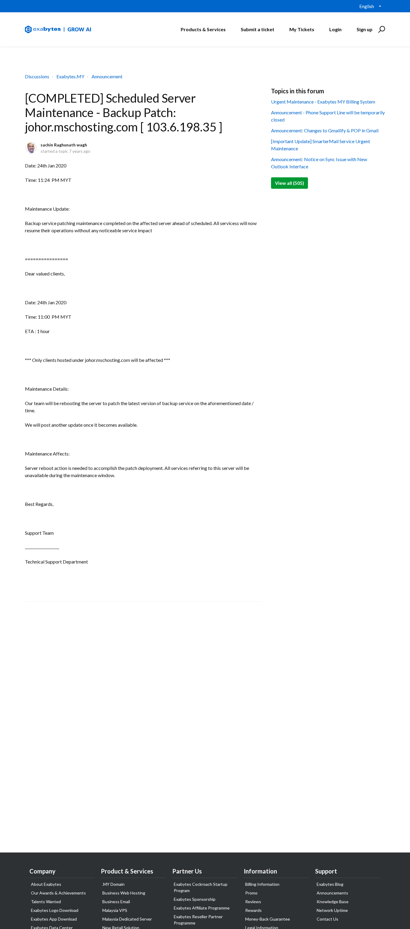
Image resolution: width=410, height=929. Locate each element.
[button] (380, 29)
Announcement (107, 76)
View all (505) (289, 183)
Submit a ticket (257, 29)
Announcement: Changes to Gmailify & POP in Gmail (324, 130)
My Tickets (301, 29)
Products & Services (203, 29)
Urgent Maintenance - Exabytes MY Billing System (323, 101)
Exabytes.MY (70, 76)
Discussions (37, 76)
